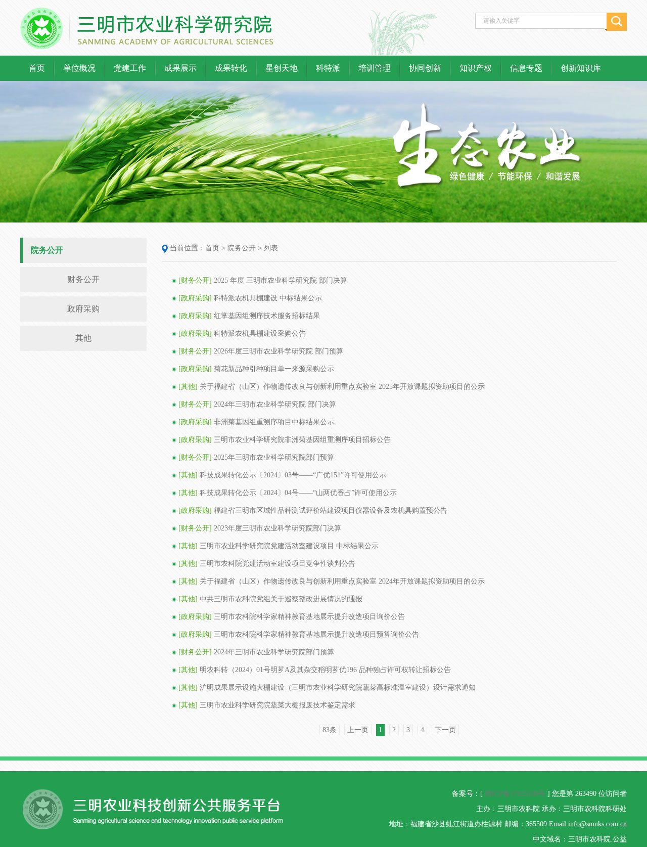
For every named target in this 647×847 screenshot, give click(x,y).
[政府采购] (195, 298)
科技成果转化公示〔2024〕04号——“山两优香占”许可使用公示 (298, 493)
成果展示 (180, 68)
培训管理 (374, 68)
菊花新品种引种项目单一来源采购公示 (274, 369)
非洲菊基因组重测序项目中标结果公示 (274, 422)
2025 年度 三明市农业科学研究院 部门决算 (280, 280)
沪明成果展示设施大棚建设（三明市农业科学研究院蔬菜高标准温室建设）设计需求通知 (338, 687)
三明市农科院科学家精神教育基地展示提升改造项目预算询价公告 (316, 634)
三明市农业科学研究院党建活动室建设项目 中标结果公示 (289, 546)
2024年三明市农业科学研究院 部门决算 (275, 404)
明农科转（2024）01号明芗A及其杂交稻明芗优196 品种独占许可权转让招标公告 (325, 670)
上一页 (357, 730)
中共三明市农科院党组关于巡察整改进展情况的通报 (281, 599)
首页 (37, 68)
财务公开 (83, 279)
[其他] (188, 386)
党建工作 (130, 68)
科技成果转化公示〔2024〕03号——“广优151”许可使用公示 (293, 475)
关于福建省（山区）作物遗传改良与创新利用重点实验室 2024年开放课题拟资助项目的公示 (342, 581)
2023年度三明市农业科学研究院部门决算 (277, 528)
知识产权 (475, 68)
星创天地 (281, 68)
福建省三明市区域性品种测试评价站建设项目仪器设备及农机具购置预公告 (330, 510)
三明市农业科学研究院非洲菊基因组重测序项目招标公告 (302, 439)
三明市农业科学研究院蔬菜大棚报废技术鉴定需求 (277, 705)
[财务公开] (195, 280)
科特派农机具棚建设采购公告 (260, 333)
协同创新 (425, 68)
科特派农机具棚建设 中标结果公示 (268, 298)
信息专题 (526, 68)
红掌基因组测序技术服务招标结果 (267, 316)
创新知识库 (581, 68)
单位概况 (79, 68)
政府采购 (83, 308)
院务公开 (241, 248)
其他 (83, 338)
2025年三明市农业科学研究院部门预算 (274, 457)
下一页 (445, 730)
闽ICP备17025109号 (515, 793)
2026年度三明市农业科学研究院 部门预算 (278, 351)
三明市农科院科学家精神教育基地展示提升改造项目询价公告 (309, 616)
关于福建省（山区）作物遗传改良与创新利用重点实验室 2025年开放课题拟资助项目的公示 (342, 386)
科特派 (328, 68)
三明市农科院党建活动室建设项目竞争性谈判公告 (277, 563)
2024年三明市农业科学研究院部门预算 (274, 652)
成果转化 (231, 68)
